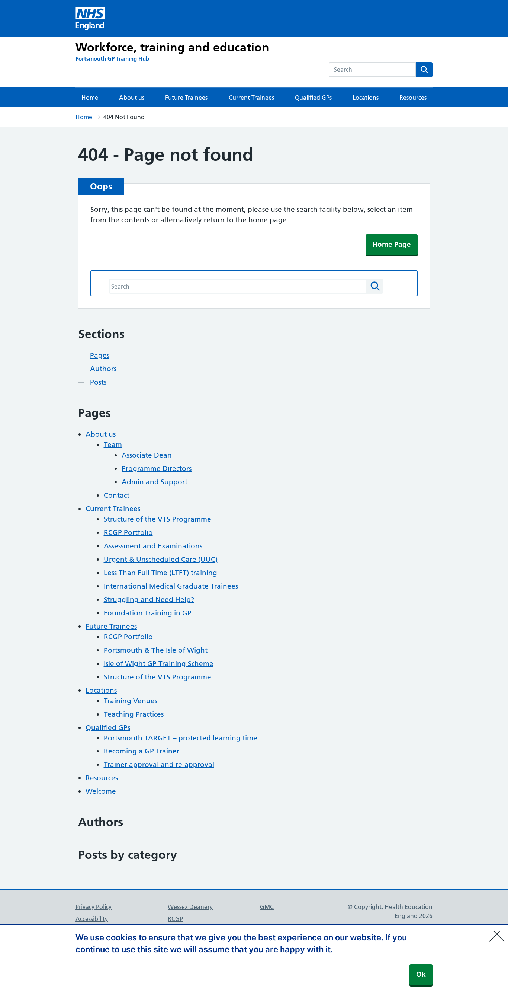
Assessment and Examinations (153, 546)
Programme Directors (157, 468)
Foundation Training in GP (148, 613)
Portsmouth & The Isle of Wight (156, 650)
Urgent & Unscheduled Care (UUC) (161, 559)
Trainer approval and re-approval (159, 764)
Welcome (101, 791)
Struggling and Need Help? (149, 599)
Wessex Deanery (190, 907)
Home (89, 97)
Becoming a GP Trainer (141, 751)
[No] (498, 931)
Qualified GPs (313, 97)
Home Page (391, 244)
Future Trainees (186, 97)
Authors (103, 368)
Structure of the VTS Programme (157, 519)
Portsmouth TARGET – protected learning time (180, 738)
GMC (267, 907)
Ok (421, 974)
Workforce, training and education (172, 47)
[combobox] (372, 69)
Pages (99, 355)
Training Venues (130, 701)
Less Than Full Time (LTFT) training (160, 572)
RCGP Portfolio (128, 532)
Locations (366, 97)
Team (113, 444)
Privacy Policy (93, 907)
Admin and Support (154, 482)
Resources (413, 97)
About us (131, 97)
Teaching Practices (134, 714)
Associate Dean (147, 455)
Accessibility (91, 919)
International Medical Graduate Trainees (171, 586)
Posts (98, 382)
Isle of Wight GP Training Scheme (158, 663)
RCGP (175, 919)
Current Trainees (251, 97)
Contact (116, 495)
